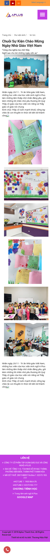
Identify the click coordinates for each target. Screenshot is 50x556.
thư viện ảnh (19, 35)
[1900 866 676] (7, 550)
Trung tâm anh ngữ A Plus (26, 493)
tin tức (33, 35)
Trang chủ (6, 35)
